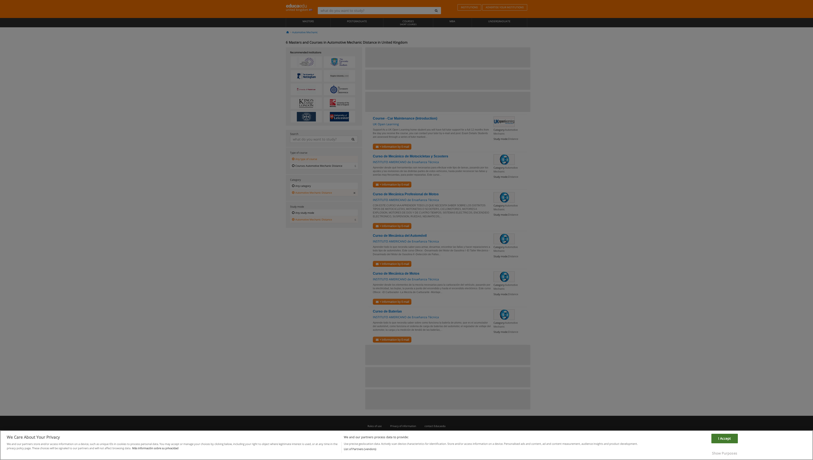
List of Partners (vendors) (360, 449)
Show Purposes (724, 453)
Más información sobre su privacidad (155, 448)
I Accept (724, 438)
